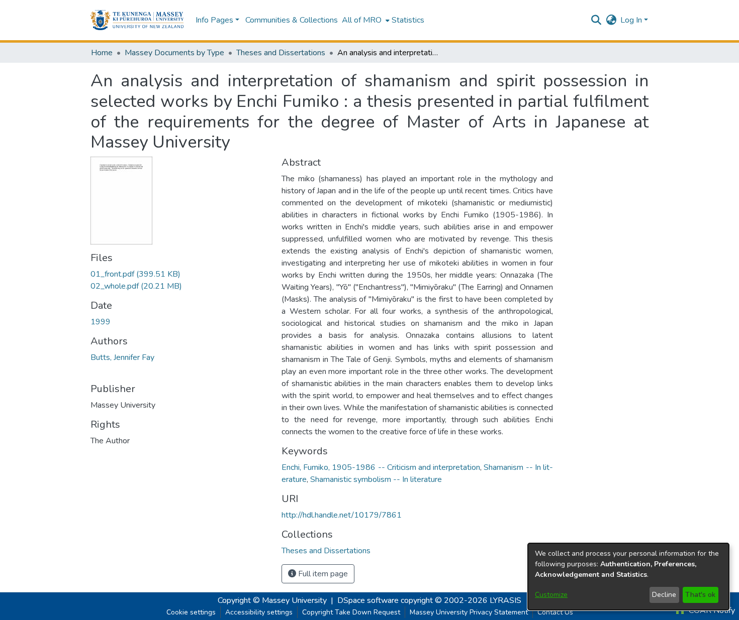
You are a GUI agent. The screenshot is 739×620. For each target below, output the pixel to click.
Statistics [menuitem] (408, 20)
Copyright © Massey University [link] (272, 600)
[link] (135, 274)
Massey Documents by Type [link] (174, 52)
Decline (664, 594)
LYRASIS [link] (505, 600)
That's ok (700, 594)
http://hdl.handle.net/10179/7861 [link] (342, 515)
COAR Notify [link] (711, 610)
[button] (136, 20)
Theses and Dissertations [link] (280, 52)
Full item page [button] (322, 573)
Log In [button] (632, 20)
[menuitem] (365, 20)
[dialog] (628, 576)
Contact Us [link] (555, 612)
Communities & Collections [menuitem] (291, 20)
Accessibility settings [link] (259, 612)
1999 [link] (100, 321)
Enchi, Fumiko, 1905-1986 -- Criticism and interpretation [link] (381, 467)
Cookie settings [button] (191, 612)
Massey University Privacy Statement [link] (469, 612)
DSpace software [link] (368, 600)
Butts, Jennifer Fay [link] (122, 357)
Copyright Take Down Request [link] (351, 612)
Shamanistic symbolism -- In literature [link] (376, 479)
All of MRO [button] (362, 20)
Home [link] (102, 52)
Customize (551, 594)
